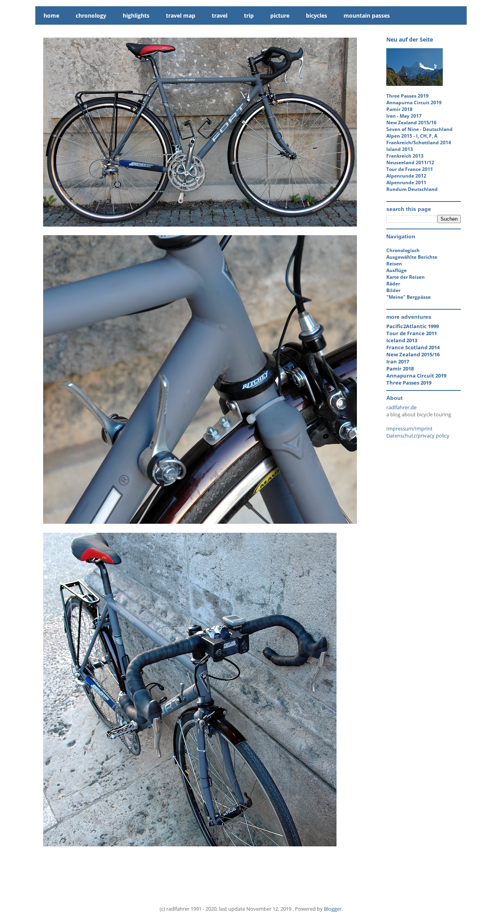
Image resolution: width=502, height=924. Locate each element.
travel (219, 15)
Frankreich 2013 (405, 155)
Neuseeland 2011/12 (410, 162)
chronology (91, 15)
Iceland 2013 (401, 340)
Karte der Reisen (405, 277)
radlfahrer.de (401, 407)
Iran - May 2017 (404, 116)
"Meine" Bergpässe (408, 297)
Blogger (333, 908)
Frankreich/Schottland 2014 (418, 142)
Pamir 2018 (399, 109)
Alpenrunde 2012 (406, 175)
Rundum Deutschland (412, 189)
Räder (393, 283)
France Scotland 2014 (413, 347)
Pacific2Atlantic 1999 (412, 326)
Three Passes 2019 (407, 96)
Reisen (394, 263)
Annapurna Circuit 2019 (414, 102)
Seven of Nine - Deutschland (419, 129)
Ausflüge (396, 270)
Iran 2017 (397, 361)
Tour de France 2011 (409, 169)
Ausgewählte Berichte (411, 257)
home (51, 15)
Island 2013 (399, 149)
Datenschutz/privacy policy (417, 435)
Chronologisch (403, 250)
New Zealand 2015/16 (411, 122)
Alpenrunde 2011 (406, 182)
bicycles (316, 15)
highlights (136, 15)
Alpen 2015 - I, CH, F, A (411, 136)
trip (249, 15)
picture (279, 15)
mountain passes (367, 15)
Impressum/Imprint (409, 428)
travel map (180, 15)
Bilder (393, 290)
